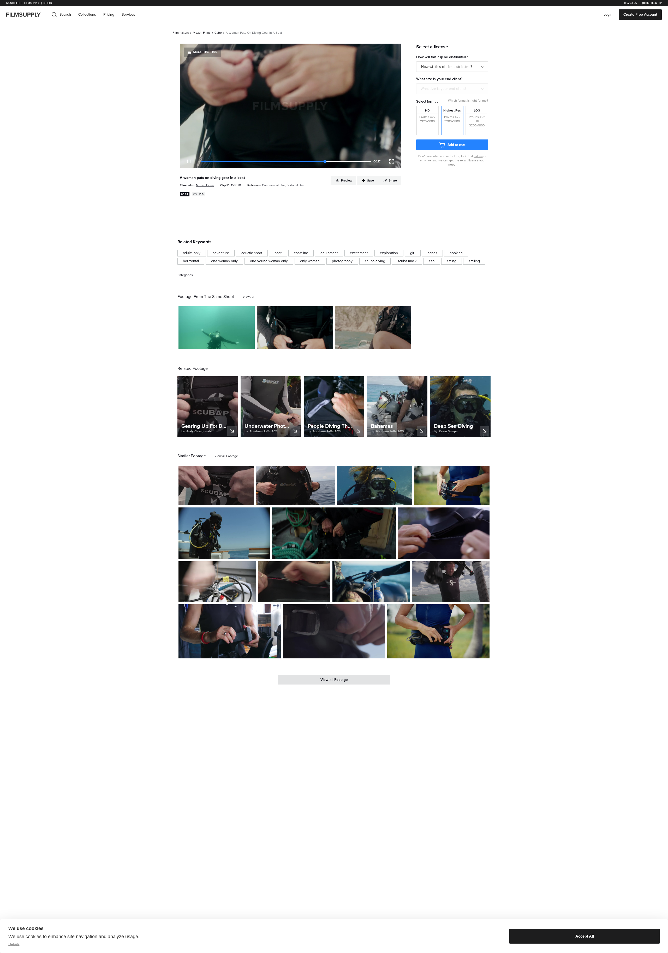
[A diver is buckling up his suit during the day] (216, 485)
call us (478, 156)
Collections (87, 14)
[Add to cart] (247, 499)
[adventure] (220, 253)
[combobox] (452, 89)
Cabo (218, 32)
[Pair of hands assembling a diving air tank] (217, 581)
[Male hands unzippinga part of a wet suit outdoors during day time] (444, 533)
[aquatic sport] (251, 253)
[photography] (342, 261)
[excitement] (359, 253)
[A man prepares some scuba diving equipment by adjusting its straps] (229, 631)
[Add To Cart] (248, 343)
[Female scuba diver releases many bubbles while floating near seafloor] (374, 485)
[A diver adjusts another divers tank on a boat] (371, 581)
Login (608, 14)
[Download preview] (221, 499)
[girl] (412, 253)
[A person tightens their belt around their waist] (334, 631)
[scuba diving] (375, 261)
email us (426, 160)
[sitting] (452, 261)
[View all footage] (226, 456)
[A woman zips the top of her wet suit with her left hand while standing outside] (294, 581)
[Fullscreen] (392, 161)
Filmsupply (31, 3)
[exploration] (389, 253)
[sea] (432, 261)
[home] (26, 14)
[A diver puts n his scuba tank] (451, 581)
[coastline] (301, 253)
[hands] (432, 253)
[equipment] (329, 253)
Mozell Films (202, 32)
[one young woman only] (269, 261)
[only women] (310, 261)
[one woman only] (224, 261)
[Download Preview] (222, 343)
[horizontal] (191, 261)
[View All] (248, 296)
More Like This (205, 52)
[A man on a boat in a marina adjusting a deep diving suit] (334, 533)
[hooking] (456, 253)
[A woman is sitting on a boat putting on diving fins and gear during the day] (373, 327)
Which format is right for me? (468, 100)
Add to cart (456, 145)
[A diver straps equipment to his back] (295, 485)
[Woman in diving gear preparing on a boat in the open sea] (224, 533)
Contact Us (630, 3)
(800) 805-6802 (652, 3)
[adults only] (192, 253)
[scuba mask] (407, 261)
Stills (48, 3)
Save (235, 343)
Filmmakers (181, 32)
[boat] (278, 253)
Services (128, 14)
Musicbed (13, 3)
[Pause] (189, 161)
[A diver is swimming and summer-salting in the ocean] (216, 327)
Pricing (108, 14)
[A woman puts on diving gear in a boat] (295, 327)
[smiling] (474, 261)
